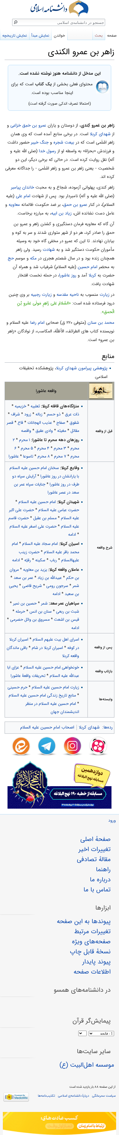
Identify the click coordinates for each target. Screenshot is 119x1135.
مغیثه (61, 431)
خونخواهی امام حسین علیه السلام (51, 667)
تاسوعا (28, 456)
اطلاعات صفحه (92, 972)
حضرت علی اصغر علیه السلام (33, 526)
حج (11, 258)
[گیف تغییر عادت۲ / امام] (59, 1123)
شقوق (74, 422)
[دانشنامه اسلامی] (59, 8)
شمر (75, 586)
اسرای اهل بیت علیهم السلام (56, 639)
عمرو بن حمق (75, 204)
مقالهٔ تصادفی (94, 859)
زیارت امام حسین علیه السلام (55, 687)
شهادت (49, 249)
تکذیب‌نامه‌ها (46, 1095)
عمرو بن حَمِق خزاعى (28, 125)
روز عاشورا (67, 275)
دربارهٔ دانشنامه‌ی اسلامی (73, 1095)
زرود (27, 414)
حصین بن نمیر (25, 603)
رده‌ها (108, 727)
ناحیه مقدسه (68, 294)
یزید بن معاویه (35, 569)
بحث (99, 36)
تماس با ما (97, 890)
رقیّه (27, 560)
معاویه (14, 204)
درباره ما (100, 879)
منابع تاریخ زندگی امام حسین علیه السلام (42, 695)
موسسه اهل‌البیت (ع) (87, 1065)
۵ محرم (27, 448)
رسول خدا (47, 151)
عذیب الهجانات (39, 422)
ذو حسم (54, 414)
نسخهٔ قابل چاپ (90, 952)
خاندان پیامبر (22, 187)
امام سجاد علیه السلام (40, 544)
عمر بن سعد (23, 578)
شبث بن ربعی (67, 611)
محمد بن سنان (101, 322)
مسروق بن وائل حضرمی (30, 619)
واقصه (26, 431)
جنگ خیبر (40, 142)
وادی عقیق (44, 431)
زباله (39, 414)
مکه (33, 258)
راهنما (103, 869)
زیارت (104, 294)
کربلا (92, 275)
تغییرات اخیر (95, 849)
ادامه (72, 534)
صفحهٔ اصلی (95, 839)
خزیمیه (20, 406)
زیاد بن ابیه (61, 213)
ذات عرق (72, 414)
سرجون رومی (57, 586)
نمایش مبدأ (40, 36)
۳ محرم (60, 448)
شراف (15, 414)
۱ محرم (24, 440)
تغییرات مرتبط (92, 931)
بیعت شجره (63, 142)
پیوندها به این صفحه (84, 921)
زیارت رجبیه (41, 294)
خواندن (59, 36)
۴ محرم (43, 448)
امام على (23, 196)
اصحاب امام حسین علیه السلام (47, 727)
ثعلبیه (35, 406)
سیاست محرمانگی (104, 1095)
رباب (53, 560)
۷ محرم (60, 456)
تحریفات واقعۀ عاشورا (28, 676)
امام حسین (87, 266)
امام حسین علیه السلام (37, 502)
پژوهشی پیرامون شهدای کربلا (81, 368)
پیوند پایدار (96, 962)
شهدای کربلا (100, 134)
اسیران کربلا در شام (47, 648)
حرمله (20, 611)
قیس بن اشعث (66, 619)
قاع (20, 422)
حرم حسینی (17, 687)
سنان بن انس (40, 611)
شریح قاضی (32, 586)
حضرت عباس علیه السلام (58, 510)
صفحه (112, 36)
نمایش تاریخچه (14, 36)
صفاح (60, 422)
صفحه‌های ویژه (91, 941)
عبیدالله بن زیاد (50, 578)
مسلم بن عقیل (45, 518)
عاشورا (14, 456)
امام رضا (37, 322)
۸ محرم (44, 456)
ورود (112, 820)
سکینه (40, 560)
